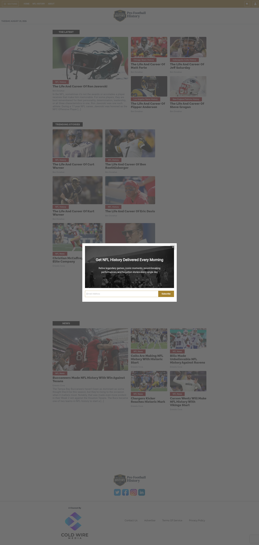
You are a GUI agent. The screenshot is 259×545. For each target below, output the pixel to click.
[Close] (173, 247)
